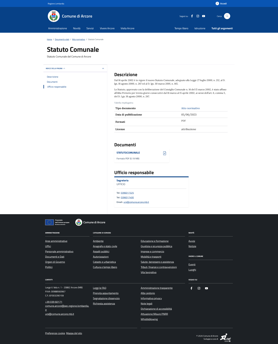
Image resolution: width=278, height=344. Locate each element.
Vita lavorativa (148, 272)
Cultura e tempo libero (105, 267)
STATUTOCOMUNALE (128, 153)
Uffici (48, 246)
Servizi (90, 28)
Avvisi (192, 241)
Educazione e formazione (155, 241)
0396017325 (127, 193)
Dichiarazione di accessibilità (156, 309)
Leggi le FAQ (99, 288)
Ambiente (98, 241)
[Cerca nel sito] (227, 16)
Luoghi (192, 270)
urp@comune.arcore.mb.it (136, 202)
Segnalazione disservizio (106, 298)
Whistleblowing (149, 319)
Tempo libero (181, 28)
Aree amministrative (56, 241)
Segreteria (122, 180)
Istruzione (199, 28)
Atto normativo (190, 108)
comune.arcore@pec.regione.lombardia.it (67, 308)
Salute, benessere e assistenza (157, 262)
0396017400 (127, 197)
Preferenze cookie (55, 333)
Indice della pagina (54, 68)
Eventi (192, 264)
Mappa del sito (74, 333)
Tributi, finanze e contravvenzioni (159, 267)
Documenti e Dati (54, 257)
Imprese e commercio (152, 251)
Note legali (146, 304)
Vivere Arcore (107, 28)
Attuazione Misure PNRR (154, 314)
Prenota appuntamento (106, 293)
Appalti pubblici (101, 251)
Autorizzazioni (101, 257)
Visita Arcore (127, 28)
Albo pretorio (148, 293)
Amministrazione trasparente (157, 288)
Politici (49, 267)
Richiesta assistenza (104, 304)
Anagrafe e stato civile (105, 246)
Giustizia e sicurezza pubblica (156, 246)
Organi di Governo (55, 262)
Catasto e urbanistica (104, 262)
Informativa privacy (151, 298)
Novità (76, 28)
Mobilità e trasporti (151, 257)
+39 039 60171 (53, 302)
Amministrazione (57, 28)
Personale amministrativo (59, 251)
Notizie (192, 246)
